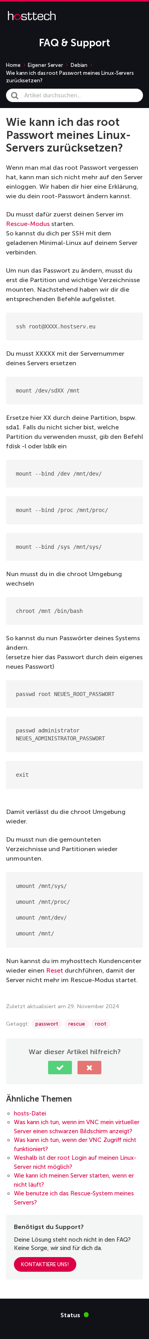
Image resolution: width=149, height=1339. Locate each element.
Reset (54, 970)
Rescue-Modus (28, 224)
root (100, 1024)
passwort (46, 1024)
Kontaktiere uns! (45, 1264)
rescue (76, 1024)
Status (74, 1315)
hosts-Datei (30, 1113)
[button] (60, 1067)
